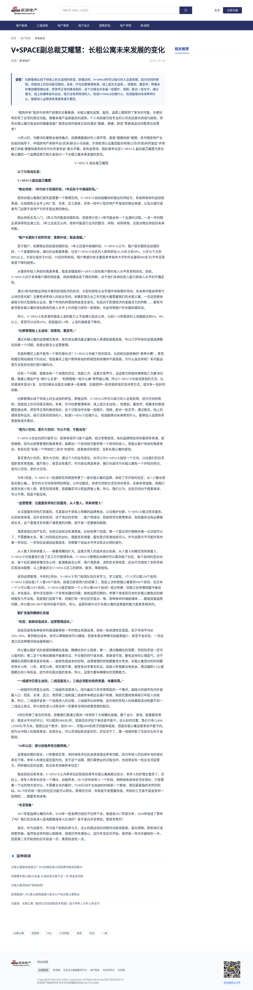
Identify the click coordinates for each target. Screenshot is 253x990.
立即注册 (232, 10)
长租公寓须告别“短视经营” (27, 885)
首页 (13, 38)
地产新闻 (21, 25)
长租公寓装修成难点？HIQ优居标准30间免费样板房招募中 (46, 867)
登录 (217, 10)
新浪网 (145, 25)
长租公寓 (19, 933)
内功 (91, 933)
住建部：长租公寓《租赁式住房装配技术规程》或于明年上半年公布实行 (55, 903)
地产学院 (125, 25)
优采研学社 (109, 970)
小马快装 (64, 933)
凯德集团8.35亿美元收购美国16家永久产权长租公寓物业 (45, 894)
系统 (79, 933)
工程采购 (42, 25)
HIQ (49, 933)
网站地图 (42, 962)
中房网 (121, 970)
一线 (104, 933)
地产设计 (84, 25)
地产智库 (63, 25)
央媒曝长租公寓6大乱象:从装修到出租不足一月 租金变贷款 (47, 876)
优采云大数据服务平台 (75, 970)
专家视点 (40, 38)
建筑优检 (104, 25)
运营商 (35, 933)
